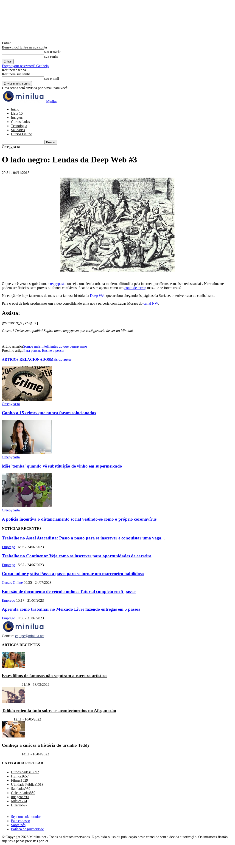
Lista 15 (17, 113)
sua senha (51, 56)
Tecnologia (19, 126)
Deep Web (97, 296)
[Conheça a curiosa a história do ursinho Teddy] (13, 736)
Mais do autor (61, 359)
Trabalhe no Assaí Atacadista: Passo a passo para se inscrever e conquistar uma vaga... (83, 538)
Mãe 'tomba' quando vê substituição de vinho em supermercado (62, 466)
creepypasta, (57, 284)
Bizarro (7, 719)
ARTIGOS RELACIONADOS (26, 359)
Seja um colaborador (26, 817)
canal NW (150, 303)
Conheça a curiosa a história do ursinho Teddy (46, 745)
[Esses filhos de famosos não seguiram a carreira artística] (13, 667)
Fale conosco (20, 821)
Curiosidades (20, 122)
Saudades (18, 130)
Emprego (8, 547)
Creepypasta (11, 404)
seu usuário (52, 52)
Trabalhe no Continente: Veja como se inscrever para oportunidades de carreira (76, 555)
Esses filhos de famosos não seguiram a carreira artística (54, 675)
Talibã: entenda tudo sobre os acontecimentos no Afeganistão (59, 710)
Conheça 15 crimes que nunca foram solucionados (49, 412)
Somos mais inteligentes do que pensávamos (55, 346)
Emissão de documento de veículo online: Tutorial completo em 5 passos (69, 591)
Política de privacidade (27, 829)
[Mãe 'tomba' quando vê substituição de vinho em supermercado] (27, 453)
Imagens (17, 117)
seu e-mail (51, 78)
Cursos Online (21, 134)
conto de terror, (135, 288)
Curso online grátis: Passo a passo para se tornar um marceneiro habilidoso (73, 573)
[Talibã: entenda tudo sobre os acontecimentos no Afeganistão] (13, 701)
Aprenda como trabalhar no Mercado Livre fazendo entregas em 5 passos (71, 609)
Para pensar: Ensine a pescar (43, 350)
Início (15, 109)
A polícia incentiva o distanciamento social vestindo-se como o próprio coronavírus (79, 519)
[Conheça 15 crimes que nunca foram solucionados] (27, 400)
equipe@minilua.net (29, 636)
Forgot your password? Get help (25, 66)
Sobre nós (18, 825)
